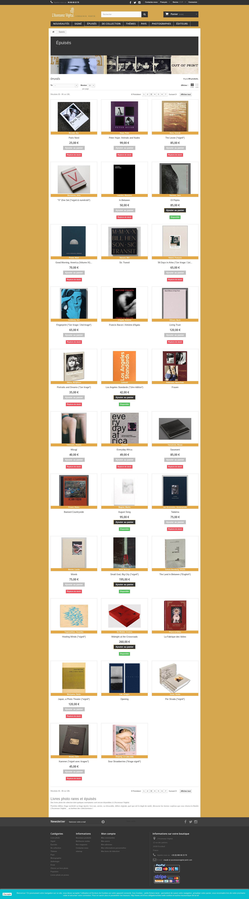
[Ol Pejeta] (175, 179)
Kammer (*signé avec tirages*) (74, 761)
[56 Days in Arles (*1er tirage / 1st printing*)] (175, 242)
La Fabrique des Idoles (175, 636)
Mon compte (108, 833)
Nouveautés (61, 23)
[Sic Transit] (124, 242)
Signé (78, 23)
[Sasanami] (175, 429)
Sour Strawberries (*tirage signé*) (124, 761)
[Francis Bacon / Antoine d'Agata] (124, 304)
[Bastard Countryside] (74, 491)
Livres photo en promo (60, 875)
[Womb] (74, 553)
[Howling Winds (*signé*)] (74, 616)
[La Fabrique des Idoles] (175, 616)
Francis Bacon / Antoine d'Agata (124, 325)
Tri (52, 85)
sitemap (79, 851)
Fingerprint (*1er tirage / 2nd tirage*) (73, 325)
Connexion (192, 2)
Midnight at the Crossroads (124, 636)
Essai (53, 865)
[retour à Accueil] (53, 32)
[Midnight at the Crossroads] (124, 616)
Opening (124, 699)
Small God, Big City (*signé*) (124, 574)
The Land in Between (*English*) (175, 574)
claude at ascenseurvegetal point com (178, 860)
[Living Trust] (175, 304)
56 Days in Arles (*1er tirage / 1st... (175, 262)
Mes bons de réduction (110, 851)
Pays (144, 23)
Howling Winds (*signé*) (74, 636)
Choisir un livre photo (59, 868)
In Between (124, 200)
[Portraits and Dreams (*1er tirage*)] (74, 366)
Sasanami (175, 449)
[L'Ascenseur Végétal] (74, 12)
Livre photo (55, 838)
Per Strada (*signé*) (175, 699)
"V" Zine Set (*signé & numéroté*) (74, 200)
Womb (74, 574)
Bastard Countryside (74, 512)
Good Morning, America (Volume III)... (74, 262)
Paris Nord (74, 138)
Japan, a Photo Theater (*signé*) (74, 699)
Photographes (161, 23)
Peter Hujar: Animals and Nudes (124, 138)
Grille (192, 87)
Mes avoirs (105, 841)
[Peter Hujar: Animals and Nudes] (124, 117)
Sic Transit (124, 262)
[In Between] (124, 179)
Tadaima (175, 512)
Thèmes (131, 23)
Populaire (54, 872)
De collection (111, 23)
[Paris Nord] (74, 117)
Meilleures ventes (83, 841)
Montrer (84, 85)
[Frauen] (175, 366)
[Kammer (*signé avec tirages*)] (74, 741)
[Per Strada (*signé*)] (175, 678)
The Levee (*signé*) (175, 138)
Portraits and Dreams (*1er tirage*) (74, 387)
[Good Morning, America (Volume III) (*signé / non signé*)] (74, 242)
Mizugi (74, 449)
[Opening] (124, 678)
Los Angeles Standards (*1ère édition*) (124, 387)
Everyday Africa (124, 449)
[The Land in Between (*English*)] (175, 553)
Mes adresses (106, 845)
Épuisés (91, 23)
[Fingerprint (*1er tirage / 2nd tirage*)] (74, 304)
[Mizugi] (74, 429)
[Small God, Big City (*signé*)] (124, 553)
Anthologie (55, 861)
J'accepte (7, 894)
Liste (196, 87)
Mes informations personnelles (113, 848)
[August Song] (124, 491)
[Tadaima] (175, 491)
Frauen (175, 387)
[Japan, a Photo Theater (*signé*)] (74, 678)
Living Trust (175, 325)
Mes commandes (108, 838)
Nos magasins (81, 845)
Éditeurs (182, 23)
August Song (124, 512)
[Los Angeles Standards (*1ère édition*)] (124, 366)
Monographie (56, 858)
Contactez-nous (151, 2)
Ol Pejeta (175, 200)
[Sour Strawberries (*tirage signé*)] (124, 741)
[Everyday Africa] (124, 429)
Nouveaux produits (83, 838)
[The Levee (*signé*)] (175, 117)
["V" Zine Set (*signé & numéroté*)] (74, 179)
